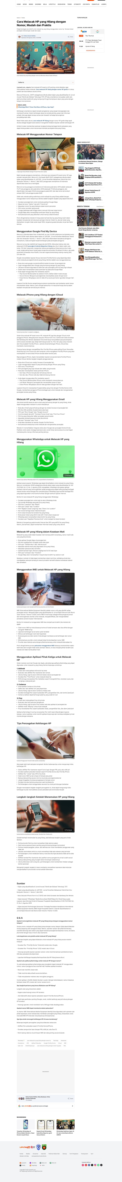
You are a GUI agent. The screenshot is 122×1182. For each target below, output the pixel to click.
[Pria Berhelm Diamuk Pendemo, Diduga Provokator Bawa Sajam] (90, 151)
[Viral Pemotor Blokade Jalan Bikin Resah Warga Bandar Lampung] (90, 217)
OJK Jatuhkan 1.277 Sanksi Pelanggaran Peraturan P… (93, 235)
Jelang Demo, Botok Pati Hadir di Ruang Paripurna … (93, 199)
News (25, 4)
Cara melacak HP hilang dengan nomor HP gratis (52, 89)
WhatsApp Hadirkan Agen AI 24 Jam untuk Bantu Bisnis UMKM (65, 1133)
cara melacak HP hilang (41, 121)
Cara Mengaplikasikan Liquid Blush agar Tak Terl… (94, 258)
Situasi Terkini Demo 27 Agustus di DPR (92, 191)
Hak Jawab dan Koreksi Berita (39, 1156)
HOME (19, 4)
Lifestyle (52, 4)
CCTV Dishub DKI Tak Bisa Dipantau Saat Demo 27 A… (93, 184)
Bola (45, 4)
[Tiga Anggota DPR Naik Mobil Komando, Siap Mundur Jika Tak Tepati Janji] (81, 169)
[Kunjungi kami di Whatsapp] (98, 1165)
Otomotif (77, 4)
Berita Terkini (83, 206)
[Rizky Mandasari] (21, 1098)
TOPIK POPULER (82, 17)
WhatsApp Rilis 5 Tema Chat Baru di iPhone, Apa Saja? (36, 107)
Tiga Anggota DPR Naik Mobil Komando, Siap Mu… (93, 169)
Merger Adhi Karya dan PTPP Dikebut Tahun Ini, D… (94, 250)
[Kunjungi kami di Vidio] (83, 1165)
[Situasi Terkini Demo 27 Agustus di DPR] (81, 191)
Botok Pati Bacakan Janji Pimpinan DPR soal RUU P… (93, 176)
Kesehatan (61, 4)
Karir (92, 1154)
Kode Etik (43, 1154)
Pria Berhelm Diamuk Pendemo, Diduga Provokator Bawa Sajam (90, 162)
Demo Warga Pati (83, 142)
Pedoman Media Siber (54, 1154)
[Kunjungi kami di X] (92, 1165)
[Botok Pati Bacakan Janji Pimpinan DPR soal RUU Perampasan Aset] (81, 176)
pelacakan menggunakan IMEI (44, 645)
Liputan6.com (32, 1169)
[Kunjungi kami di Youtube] (86, 1165)
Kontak (21, 1154)
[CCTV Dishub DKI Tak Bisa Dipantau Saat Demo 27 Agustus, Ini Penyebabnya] (81, 184)
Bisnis (31, 4)
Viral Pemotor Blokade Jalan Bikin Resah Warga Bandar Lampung (88, 229)
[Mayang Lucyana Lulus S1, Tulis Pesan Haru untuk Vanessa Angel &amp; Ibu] (81, 243)
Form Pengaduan (74, 1154)
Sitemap (65, 1154)
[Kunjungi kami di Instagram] (95, 1165)
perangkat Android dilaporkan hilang (40, 246)
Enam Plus (95, 4)
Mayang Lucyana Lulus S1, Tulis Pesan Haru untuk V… (93, 243)
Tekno (69, 4)
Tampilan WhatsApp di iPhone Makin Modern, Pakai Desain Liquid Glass (25, 1133)
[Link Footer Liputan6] (27, 1147)
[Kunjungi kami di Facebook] (89, 1165)
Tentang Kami (84, 1154)
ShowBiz (38, 4)
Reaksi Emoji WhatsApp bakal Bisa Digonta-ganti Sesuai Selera (44, 1133)
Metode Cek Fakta (24, 1156)
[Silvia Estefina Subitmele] (23, 1098)
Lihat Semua (100, 206)
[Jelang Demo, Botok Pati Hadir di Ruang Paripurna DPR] (81, 199)
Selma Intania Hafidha (29, 36)
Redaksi (28, 1154)
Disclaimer (35, 1154)
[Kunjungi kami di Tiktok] (101, 1165)
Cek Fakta (86, 4)
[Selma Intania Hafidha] (19, 37)
